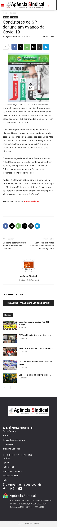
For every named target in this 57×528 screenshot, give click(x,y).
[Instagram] (12, 489)
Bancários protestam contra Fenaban (36, 348)
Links (5, 480)
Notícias (13, 13)
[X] (20, 47)
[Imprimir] (39, 47)
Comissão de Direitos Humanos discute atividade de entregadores (42, 246)
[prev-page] (4, 387)
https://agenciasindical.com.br (29, 280)
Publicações (8, 466)
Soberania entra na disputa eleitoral (35, 375)
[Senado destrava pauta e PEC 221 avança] (10, 325)
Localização (8, 444)
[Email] (33, 47)
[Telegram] (46, 47)
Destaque (14, 17)
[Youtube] (20, 489)
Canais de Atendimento (14, 439)
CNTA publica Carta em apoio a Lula (35, 335)
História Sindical (10, 475)
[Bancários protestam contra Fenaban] (10, 352)
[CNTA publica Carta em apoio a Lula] (10, 338)
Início (5, 13)
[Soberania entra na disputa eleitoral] (10, 378)
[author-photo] (28, 272)
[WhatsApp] (27, 47)
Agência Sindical (13, 37)
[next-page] (9, 387)
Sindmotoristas (31, 201)
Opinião (6, 462)
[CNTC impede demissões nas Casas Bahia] (10, 365)
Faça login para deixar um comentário (28, 303)
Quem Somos (9, 431)
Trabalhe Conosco (11, 448)
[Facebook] (14, 47)
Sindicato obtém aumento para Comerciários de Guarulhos (14, 246)
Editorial (7, 435)
